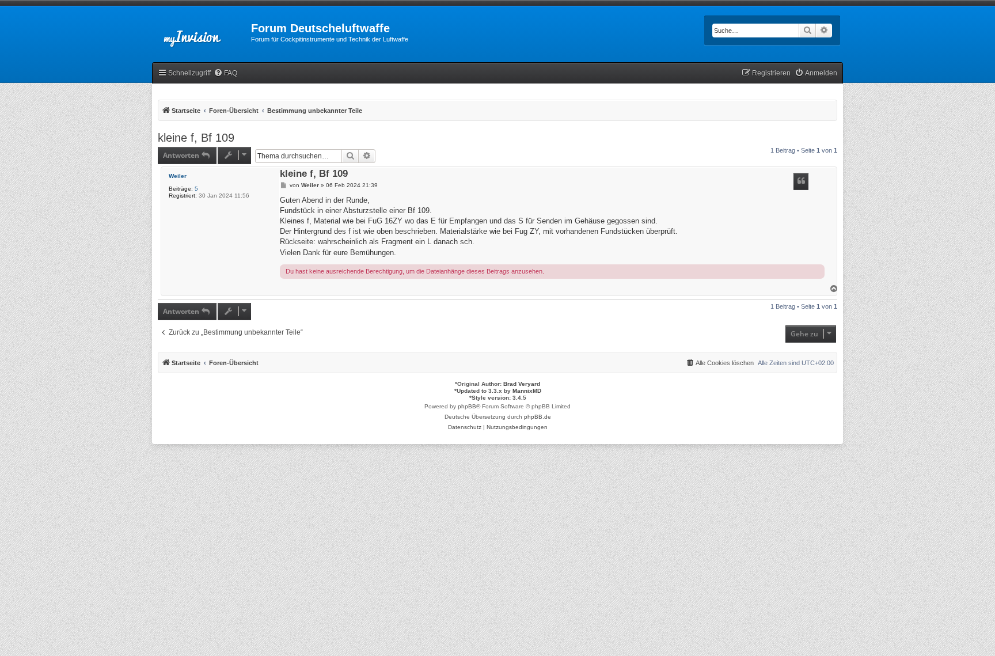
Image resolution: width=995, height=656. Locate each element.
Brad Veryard (521, 384)
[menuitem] (225, 73)
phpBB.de (537, 417)
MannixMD (526, 391)
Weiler (178, 176)
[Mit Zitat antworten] (800, 181)
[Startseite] (201, 31)
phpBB (467, 406)
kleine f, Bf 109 (196, 137)
